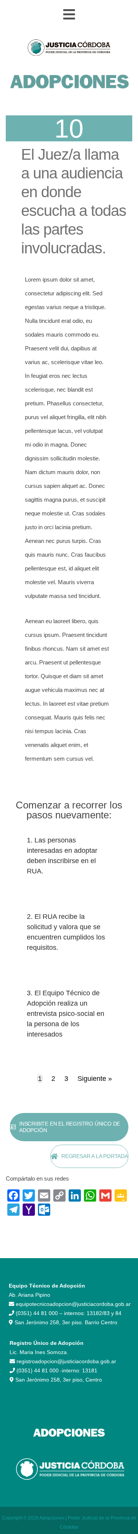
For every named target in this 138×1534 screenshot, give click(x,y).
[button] (69, 14)
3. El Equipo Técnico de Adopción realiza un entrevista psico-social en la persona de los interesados (65, 1013)
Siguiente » (94, 1078)
